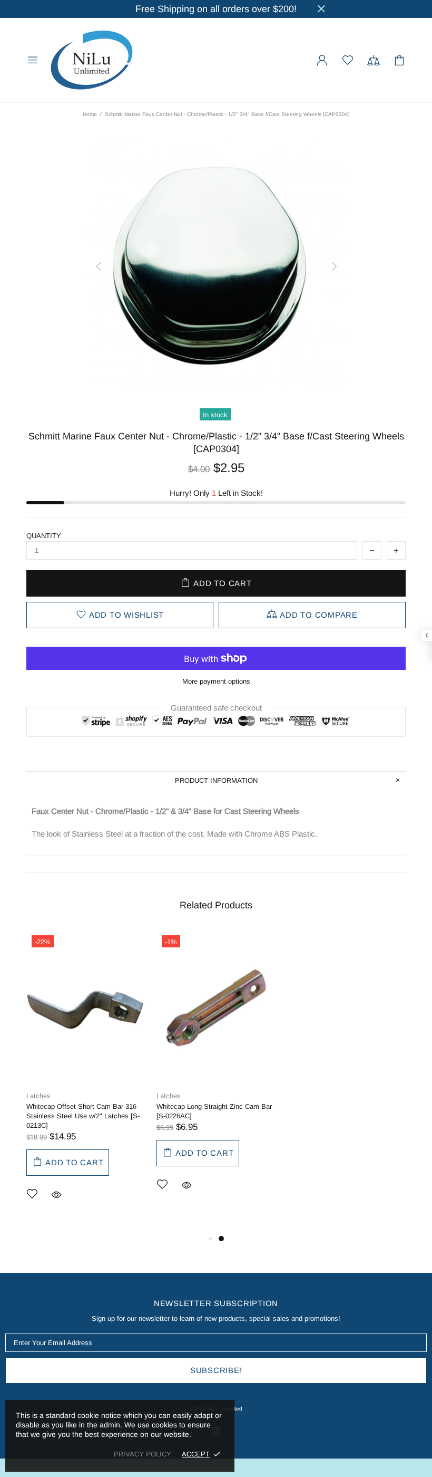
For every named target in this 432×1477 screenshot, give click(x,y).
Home (90, 114)
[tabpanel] (86, 1081)
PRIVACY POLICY (142, 1454)
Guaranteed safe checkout (216, 707)
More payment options (216, 681)
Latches (38, 1096)
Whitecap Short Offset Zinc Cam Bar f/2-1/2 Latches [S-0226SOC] (343, 1111)
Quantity (43, 536)
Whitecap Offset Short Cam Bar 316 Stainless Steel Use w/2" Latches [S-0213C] (83, 1115)
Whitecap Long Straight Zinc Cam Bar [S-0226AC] (214, 1111)
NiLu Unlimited (92, 60)
